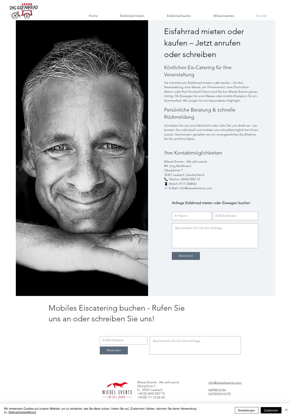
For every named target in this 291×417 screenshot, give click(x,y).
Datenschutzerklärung (22, 412)
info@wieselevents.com (225, 383)
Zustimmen (271, 410)
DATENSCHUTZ (219, 394)
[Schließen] (286, 410)
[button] (223, 16)
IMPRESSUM (217, 390)
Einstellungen (246, 410)
